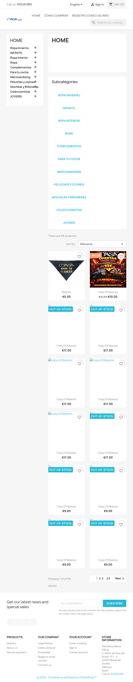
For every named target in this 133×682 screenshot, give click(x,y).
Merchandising (20, 77)
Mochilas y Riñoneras (24, 87)
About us (12, 647)
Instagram (25, 622)
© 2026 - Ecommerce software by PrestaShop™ (66, 677)
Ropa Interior (19, 58)
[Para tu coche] (69, 154)
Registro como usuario (90, 15)
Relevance (102, 244)
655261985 (24, 4)
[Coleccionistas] (69, 205)
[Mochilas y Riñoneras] (69, 193)
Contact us (44, 665)
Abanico (66, 292)
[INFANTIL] (69, 103)
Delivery (11, 643)
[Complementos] (69, 141)
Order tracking (77, 643)
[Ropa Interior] (69, 116)
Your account (80, 637)
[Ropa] (69, 129)
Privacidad (44, 652)
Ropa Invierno (19, 48)
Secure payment (16, 652)
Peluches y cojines (22, 82)
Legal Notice (45, 643)
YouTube (18, 622)
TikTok (33, 622)
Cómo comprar (56, 15)
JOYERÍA (16, 96)
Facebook (10, 622)
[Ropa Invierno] (69, 91)
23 (108, 578)
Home (36, 15)
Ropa (13, 62)
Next (120, 579)
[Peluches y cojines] (69, 180)
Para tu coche (19, 72)
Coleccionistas (20, 92)
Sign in (73, 647)
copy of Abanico (108, 292)
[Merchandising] (69, 167)
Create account (78, 652)
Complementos (20, 67)
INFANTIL (16, 53)
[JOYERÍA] (69, 218)
